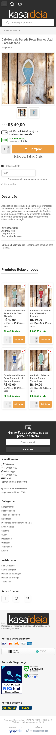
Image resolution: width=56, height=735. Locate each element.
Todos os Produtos (10, 515)
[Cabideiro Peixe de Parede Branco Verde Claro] (41, 378)
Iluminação (6, 546)
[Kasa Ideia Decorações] (28, 12)
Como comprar (8, 569)
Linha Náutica (10, 31)
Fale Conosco (8, 565)
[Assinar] (28, 449)
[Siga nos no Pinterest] (27, 598)
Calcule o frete (12, 166)
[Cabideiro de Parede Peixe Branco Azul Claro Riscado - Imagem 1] (22, 112)
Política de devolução (11, 573)
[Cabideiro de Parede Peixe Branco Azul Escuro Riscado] (14, 378)
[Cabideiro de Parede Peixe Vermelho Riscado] (41, 313)
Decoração (6, 538)
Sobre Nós (6, 581)
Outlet (4, 534)
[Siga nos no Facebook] (5, 598)
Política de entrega (10, 577)
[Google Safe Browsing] (31, 676)
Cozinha (5, 530)
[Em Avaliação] (11, 680)
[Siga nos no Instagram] (16, 598)
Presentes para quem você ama (16, 522)
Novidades (6, 518)
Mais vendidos (8, 511)
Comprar (35, 149)
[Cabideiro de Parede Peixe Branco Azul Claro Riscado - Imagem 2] (34, 112)
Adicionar (19, 339)
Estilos (4, 550)
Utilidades (5, 542)
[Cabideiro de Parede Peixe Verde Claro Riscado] (14, 313)
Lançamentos (8, 507)
